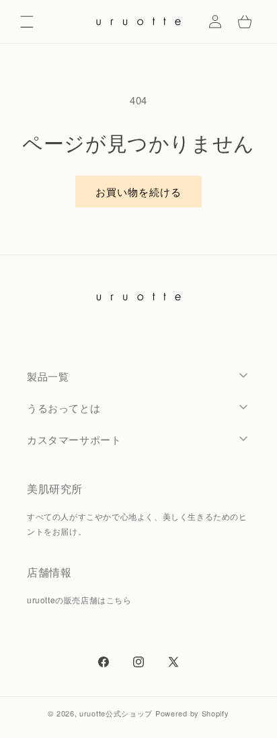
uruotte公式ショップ (116, 713)
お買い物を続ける (138, 191)
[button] (27, 21)
